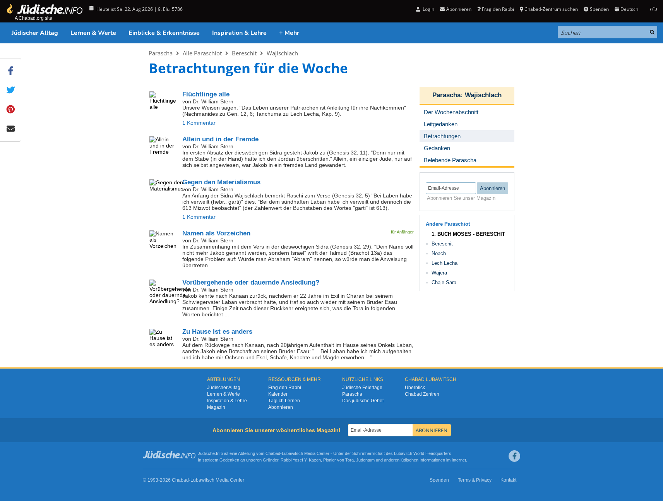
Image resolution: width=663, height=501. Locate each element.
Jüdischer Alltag (35, 33)
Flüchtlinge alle (206, 94)
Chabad (273, 453)
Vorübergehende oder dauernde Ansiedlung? (250, 282)
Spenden (599, 9)
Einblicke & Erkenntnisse (164, 33)
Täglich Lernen (284, 400)
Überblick (415, 387)
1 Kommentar (199, 123)
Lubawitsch (292, 453)
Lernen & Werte (93, 33)
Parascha (161, 53)
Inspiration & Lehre (239, 33)
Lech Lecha (444, 263)
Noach (439, 253)
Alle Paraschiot (202, 53)
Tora (349, 460)
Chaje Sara (444, 282)
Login (427, 9)
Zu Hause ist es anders (217, 331)
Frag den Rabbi (498, 9)
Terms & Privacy (475, 480)
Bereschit (244, 53)
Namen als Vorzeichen (216, 233)
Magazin (216, 407)
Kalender (278, 394)
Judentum (365, 460)
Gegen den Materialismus (221, 182)
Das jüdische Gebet (363, 400)
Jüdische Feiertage (362, 387)
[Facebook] (514, 456)
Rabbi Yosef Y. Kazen (301, 460)
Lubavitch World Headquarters (422, 453)
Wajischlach (282, 53)
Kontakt (508, 480)
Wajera (439, 273)
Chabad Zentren (422, 394)
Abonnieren (280, 407)
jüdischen (409, 460)
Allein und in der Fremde (220, 139)
